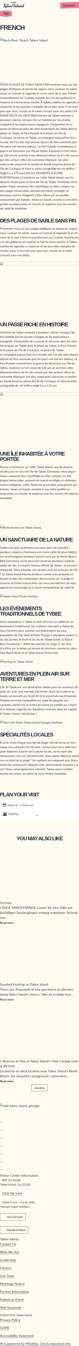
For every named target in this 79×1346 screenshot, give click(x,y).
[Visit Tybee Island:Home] (13, 5)
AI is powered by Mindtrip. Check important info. (35, 1343)
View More (39, 1088)
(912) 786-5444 (12, 1193)
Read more (7, 923)
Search (59, 815)
